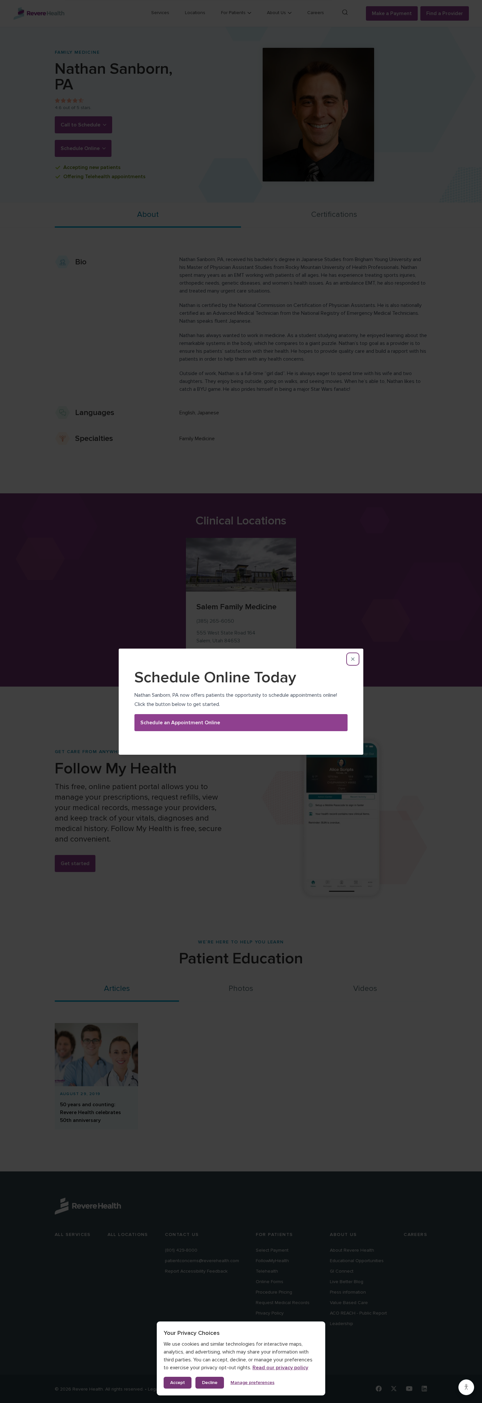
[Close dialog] (353, 659)
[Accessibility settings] (466, 1387)
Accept (177, 1382)
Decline (209, 1382)
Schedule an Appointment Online (180, 722)
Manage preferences (252, 1382)
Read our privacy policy (280, 1367)
